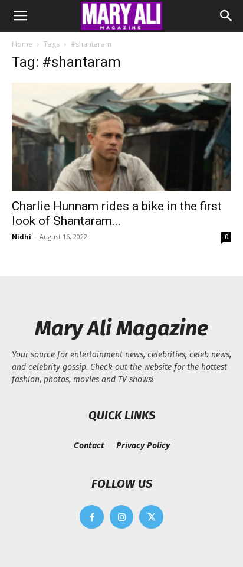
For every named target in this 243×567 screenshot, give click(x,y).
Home (22, 44)
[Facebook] (92, 517)
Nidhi (21, 236)
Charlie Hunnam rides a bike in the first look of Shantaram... (117, 213)
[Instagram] (122, 517)
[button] (20, 16)
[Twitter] (151, 517)
